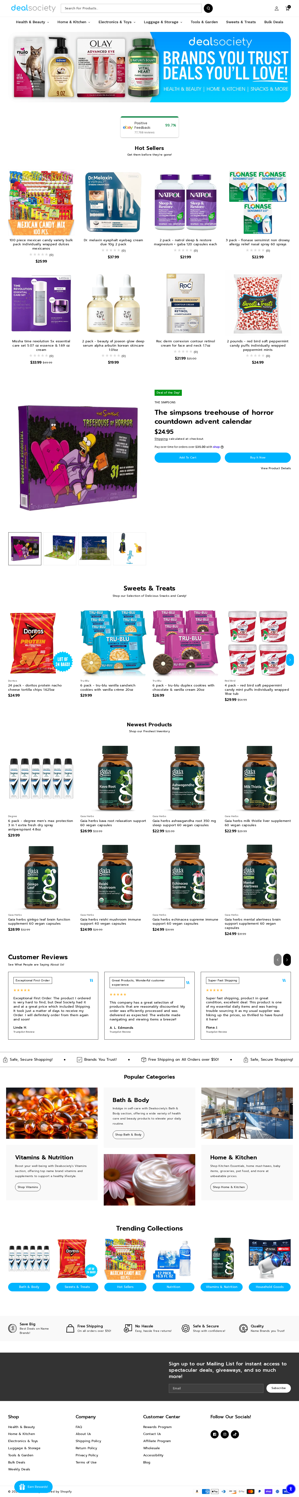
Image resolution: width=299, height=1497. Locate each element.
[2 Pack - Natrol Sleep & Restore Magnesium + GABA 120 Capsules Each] (186, 202)
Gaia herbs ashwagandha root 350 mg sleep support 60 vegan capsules (184, 823)
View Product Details (276, 468)
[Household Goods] (270, 1259)
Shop (13, 1416)
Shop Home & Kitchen (229, 1187)
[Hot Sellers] (125, 1259)
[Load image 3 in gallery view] (94, 548)
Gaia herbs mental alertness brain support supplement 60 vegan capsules (253, 924)
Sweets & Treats (77, 1287)
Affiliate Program (157, 1441)
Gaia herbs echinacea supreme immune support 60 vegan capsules (185, 922)
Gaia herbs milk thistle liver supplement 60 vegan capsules (258, 823)
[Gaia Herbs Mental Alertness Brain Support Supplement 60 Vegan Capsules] (258, 877)
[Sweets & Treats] (77, 1259)
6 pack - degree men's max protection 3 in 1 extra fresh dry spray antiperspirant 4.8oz (40, 825)
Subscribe (279, 1388)
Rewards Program (157, 1427)
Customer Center (161, 1416)
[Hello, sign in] (276, 8)
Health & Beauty (21, 1427)
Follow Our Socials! (231, 1416)
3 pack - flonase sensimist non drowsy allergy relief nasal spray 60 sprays (258, 242)
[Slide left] (9, 660)
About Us (83, 1434)
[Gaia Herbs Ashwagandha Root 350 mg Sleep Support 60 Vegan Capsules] (186, 779)
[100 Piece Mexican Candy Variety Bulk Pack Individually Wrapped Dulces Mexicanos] (41, 202)
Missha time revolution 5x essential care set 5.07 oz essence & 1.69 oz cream (41, 345)
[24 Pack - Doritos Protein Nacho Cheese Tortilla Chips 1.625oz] (41, 643)
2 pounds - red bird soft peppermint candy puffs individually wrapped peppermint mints (258, 345)
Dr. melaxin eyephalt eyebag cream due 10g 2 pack (113, 242)
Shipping (161, 439)
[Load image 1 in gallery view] (24, 548)
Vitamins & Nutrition (222, 1287)
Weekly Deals (19, 1469)
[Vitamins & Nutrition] (222, 1259)
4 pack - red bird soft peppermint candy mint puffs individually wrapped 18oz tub (257, 689)
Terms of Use (86, 1462)
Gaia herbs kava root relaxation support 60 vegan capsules (113, 823)
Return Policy (86, 1448)
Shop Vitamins (28, 1187)
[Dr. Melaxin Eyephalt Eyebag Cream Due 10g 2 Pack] (113, 202)
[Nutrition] (174, 1259)
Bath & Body (29, 1287)
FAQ (79, 1427)
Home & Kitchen (21, 1434)
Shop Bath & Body (128, 1135)
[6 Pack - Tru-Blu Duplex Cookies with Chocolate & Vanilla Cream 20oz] (186, 643)
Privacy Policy (87, 1455)
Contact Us (152, 1434)
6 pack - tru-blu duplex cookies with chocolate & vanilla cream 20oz (184, 687)
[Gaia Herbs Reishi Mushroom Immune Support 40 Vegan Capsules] (113, 877)
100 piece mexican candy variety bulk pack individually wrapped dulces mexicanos (41, 244)
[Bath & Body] (29, 1259)
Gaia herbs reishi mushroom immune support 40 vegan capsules (110, 922)
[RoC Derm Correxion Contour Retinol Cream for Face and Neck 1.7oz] (186, 303)
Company (86, 1416)
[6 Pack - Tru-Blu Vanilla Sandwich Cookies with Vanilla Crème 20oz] (113, 643)
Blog (147, 1462)
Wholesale (151, 1448)
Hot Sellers (125, 1287)
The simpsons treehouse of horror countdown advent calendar (214, 417)
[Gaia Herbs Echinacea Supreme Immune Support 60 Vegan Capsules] (186, 877)
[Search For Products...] (208, 8)
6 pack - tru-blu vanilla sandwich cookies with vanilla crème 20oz (107, 687)
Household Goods (270, 1287)
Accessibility (153, 1455)
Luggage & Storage (24, 1448)
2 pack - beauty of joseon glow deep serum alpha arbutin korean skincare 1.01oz (113, 345)
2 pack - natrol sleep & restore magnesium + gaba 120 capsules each (185, 242)
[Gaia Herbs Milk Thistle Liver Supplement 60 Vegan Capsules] (258, 779)
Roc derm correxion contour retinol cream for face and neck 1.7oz (185, 343)
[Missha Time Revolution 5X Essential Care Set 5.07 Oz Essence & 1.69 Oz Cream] (41, 303)
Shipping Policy (88, 1441)
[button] (287, 8)
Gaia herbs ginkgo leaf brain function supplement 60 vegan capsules (39, 922)
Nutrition (173, 1287)
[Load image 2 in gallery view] (59, 548)
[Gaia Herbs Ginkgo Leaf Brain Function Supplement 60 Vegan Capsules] (41, 877)
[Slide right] (290, 660)
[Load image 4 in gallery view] (129, 548)
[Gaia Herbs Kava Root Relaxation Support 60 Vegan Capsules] (113, 779)
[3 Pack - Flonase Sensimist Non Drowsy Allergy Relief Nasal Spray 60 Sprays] (258, 202)
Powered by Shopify (57, 1491)
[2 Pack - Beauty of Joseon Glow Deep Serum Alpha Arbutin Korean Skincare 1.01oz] (113, 303)
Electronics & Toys (23, 1441)
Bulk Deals (16, 1462)
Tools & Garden (20, 1455)
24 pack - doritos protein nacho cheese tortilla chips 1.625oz (35, 687)
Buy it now (257, 457)
